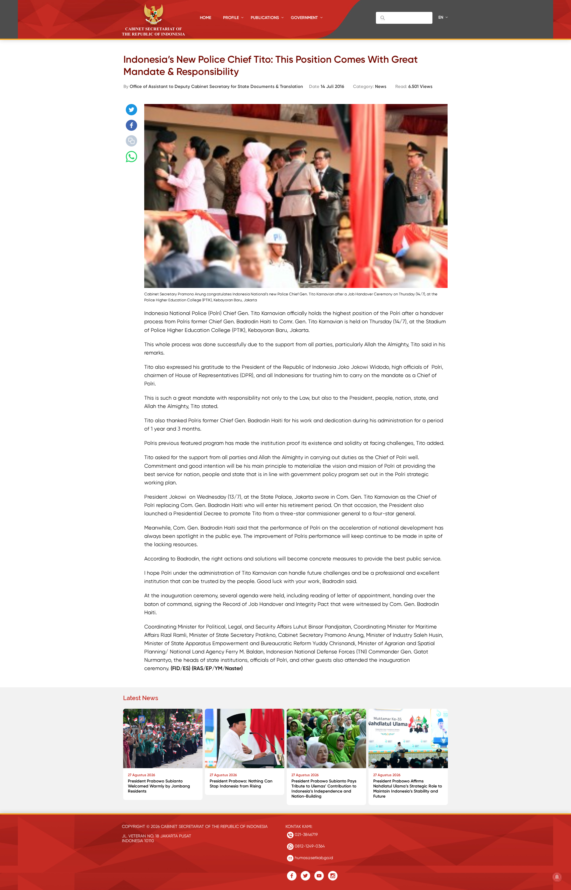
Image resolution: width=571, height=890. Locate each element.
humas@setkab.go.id (313, 857)
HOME (205, 17)
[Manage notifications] (557, 877)
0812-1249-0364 (309, 846)
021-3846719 (306, 834)
